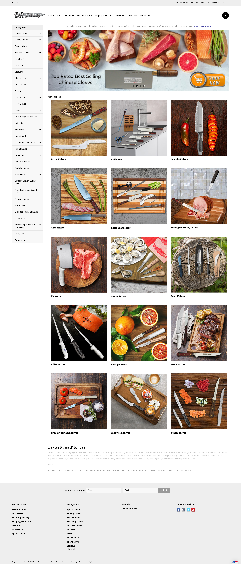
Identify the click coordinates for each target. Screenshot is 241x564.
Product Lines (54, 15)
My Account (200, 2)
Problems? (119, 15)
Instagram (183, 510)
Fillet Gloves (20, 104)
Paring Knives (21, 148)
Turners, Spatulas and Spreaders (25, 226)
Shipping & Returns (103, 15)
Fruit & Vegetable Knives (26, 116)
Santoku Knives (22, 168)
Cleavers (19, 71)
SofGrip (169, 470)
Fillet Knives (20, 97)
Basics (92, 470)
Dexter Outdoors (103, 470)
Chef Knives (20, 78)
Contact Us (132, 15)
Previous (54, 60)
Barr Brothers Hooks (79, 470)
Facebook (178, 510)
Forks (17, 110)
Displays (19, 91)
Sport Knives (20, 205)
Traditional (178, 470)
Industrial (19, 123)
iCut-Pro (134, 470)
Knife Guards (21, 136)
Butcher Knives (22, 59)
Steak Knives (20, 218)
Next (223, 60)
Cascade (19, 65)
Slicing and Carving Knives (26, 211)
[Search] (13, 2)
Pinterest (193, 510)
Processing (20, 155)
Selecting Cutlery (84, 15)
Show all (71, 549)
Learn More (68, 15)
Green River (125, 470)
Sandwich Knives (22, 161)
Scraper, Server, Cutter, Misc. (25, 182)
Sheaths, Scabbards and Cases (26, 191)
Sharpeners (20, 174)
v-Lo (195, 470)
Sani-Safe (161, 470)
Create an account (222, 2)
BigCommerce (94, 562)
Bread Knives (21, 46)
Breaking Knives (22, 52)
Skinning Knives (22, 199)
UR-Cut (186, 470)
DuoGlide (115, 470)
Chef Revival (20, 84)
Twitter (188, 510)
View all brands (129, 508)
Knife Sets (19, 129)
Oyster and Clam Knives (26, 142)
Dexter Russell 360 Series (59, 470)
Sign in (210, 2)
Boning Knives (21, 39)
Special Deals (146, 15)
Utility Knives (20, 233)
